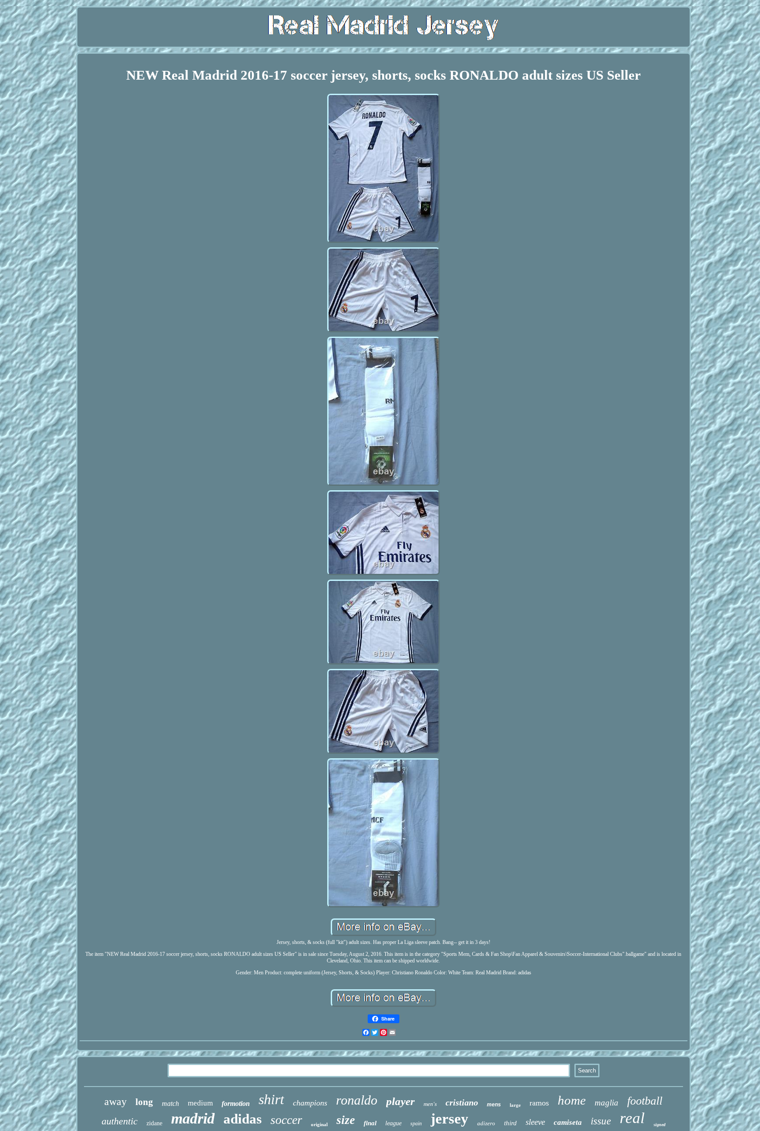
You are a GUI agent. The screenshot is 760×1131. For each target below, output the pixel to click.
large (515, 1105)
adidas (242, 1119)
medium (200, 1103)
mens (494, 1105)
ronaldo (356, 1100)
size (345, 1120)
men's (430, 1104)
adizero (486, 1123)
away (115, 1101)
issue (601, 1121)
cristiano (462, 1102)
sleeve (535, 1122)
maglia (606, 1102)
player (400, 1101)
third (510, 1123)
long (144, 1102)
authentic (120, 1121)
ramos (539, 1102)
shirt (271, 1099)
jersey (449, 1119)
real (632, 1118)
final (370, 1123)
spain (416, 1123)
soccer (286, 1120)
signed (659, 1124)
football (644, 1100)
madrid (193, 1118)
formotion (236, 1103)
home (572, 1100)
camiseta (568, 1122)
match (170, 1103)
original (319, 1124)
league (393, 1123)
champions (310, 1102)
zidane (154, 1123)
